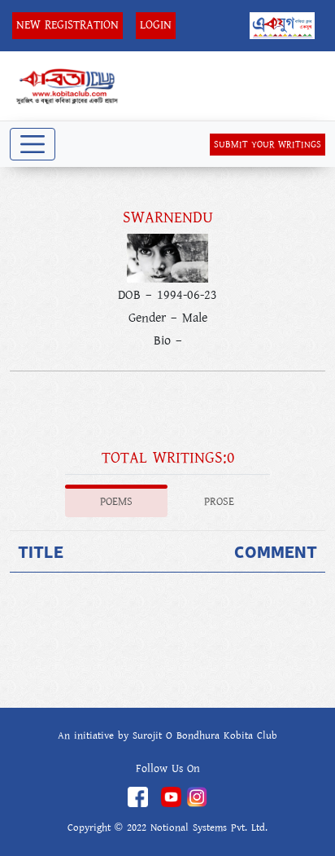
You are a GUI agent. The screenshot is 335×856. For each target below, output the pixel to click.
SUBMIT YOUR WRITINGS (267, 144)
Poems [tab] (116, 502)
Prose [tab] (219, 502)
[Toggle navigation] (32, 144)
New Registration (67, 24)
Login (156, 24)
